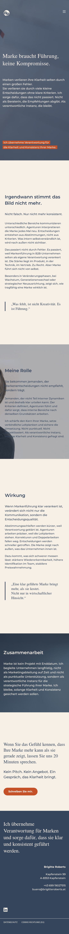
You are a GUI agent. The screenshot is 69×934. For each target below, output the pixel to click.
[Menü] (64, 11)
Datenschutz (10, 922)
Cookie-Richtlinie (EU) (33, 922)
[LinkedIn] (6, 910)
